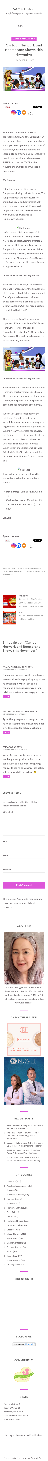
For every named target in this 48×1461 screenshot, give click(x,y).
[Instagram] (13, 110)
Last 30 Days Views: (13, 1415)
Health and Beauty (15, 1221)
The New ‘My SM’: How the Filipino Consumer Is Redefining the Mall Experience (23, 1135)
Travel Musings (14, 1260)
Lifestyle (10, 1229)
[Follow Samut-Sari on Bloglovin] (24, 1345)
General (10, 1216)
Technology (12, 1256)
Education (11, 1203)
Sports (10, 1251)
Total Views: (9, 1419)
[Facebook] (18, 110)
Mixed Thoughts (14, 1234)
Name (6, 841)
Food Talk (11, 1212)
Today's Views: (11, 1407)
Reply (6, 697)
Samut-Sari (24, 9)
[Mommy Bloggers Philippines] (24, 1382)
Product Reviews (14, 1247)
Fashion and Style (15, 1207)
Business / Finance (15, 1194)
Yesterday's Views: (13, 1411)
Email (6, 855)
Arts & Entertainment (24, 39)
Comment (8, 812)
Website (7, 869)
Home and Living (14, 1225)
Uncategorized (13, 1264)
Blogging (11, 1190)
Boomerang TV (17, 571)
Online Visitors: (11, 1404)
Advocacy (11, 1181)
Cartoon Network (35, 571)
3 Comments (8, 574)
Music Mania (13, 1238)
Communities (13, 1199)
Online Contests (14, 1242)
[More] (24, 110)
